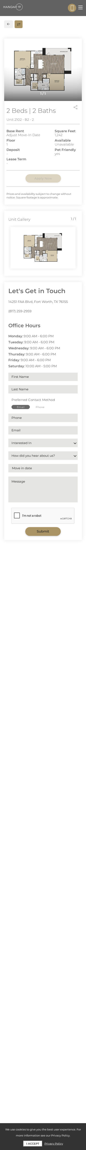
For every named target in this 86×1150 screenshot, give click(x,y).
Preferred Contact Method (33, 400)
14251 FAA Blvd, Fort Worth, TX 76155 (38, 302)
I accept (32, 1143)
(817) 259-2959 (20, 311)
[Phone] (72, 8)
